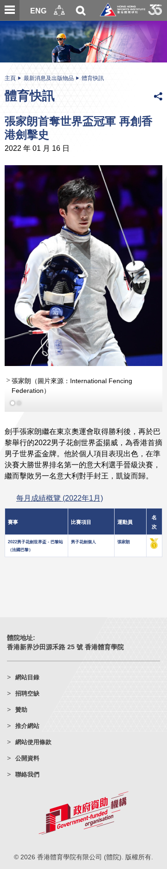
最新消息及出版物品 (49, 78)
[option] (83, 296)
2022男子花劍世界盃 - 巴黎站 (35, 556)
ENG (38, 10)
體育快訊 (93, 78)
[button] (59, 10)
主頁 (10, 78)
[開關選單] (9, 10)
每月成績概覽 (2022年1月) (59, 512)
